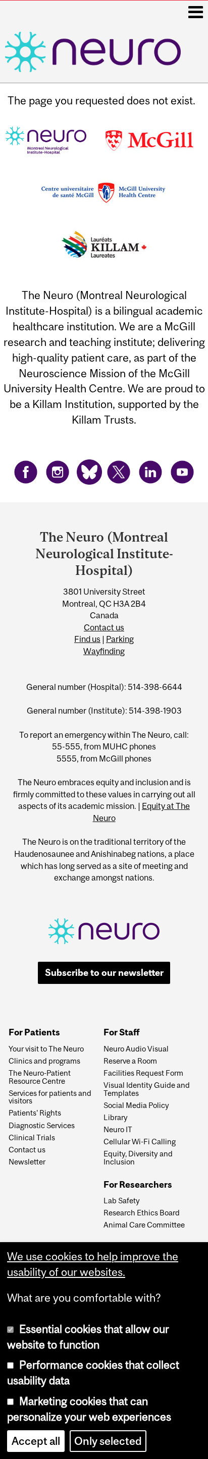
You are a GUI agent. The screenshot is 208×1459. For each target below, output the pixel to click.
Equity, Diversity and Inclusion (138, 1158)
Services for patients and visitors (50, 1097)
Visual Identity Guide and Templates (146, 1089)
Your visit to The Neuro (46, 1049)
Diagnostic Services (42, 1126)
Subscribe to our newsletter (104, 972)
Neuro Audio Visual (136, 1049)
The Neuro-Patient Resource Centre (40, 1077)
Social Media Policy (136, 1105)
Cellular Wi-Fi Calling (139, 1142)
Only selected (108, 1441)
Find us (87, 639)
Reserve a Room (130, 1061)
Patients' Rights (35, 1113)
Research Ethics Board (141, 1213)
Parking (120, 639)
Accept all (36, 1441)
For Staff (121, 1032)
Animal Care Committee (144, 1225)
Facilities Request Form (143, 1073)
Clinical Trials (32, 1138)
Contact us (104, 627)
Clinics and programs (44, 1061)
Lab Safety (121, 1201)
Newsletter (27, 1162)
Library (115, 1118)
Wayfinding (104, 651)
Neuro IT (117, 1130)
